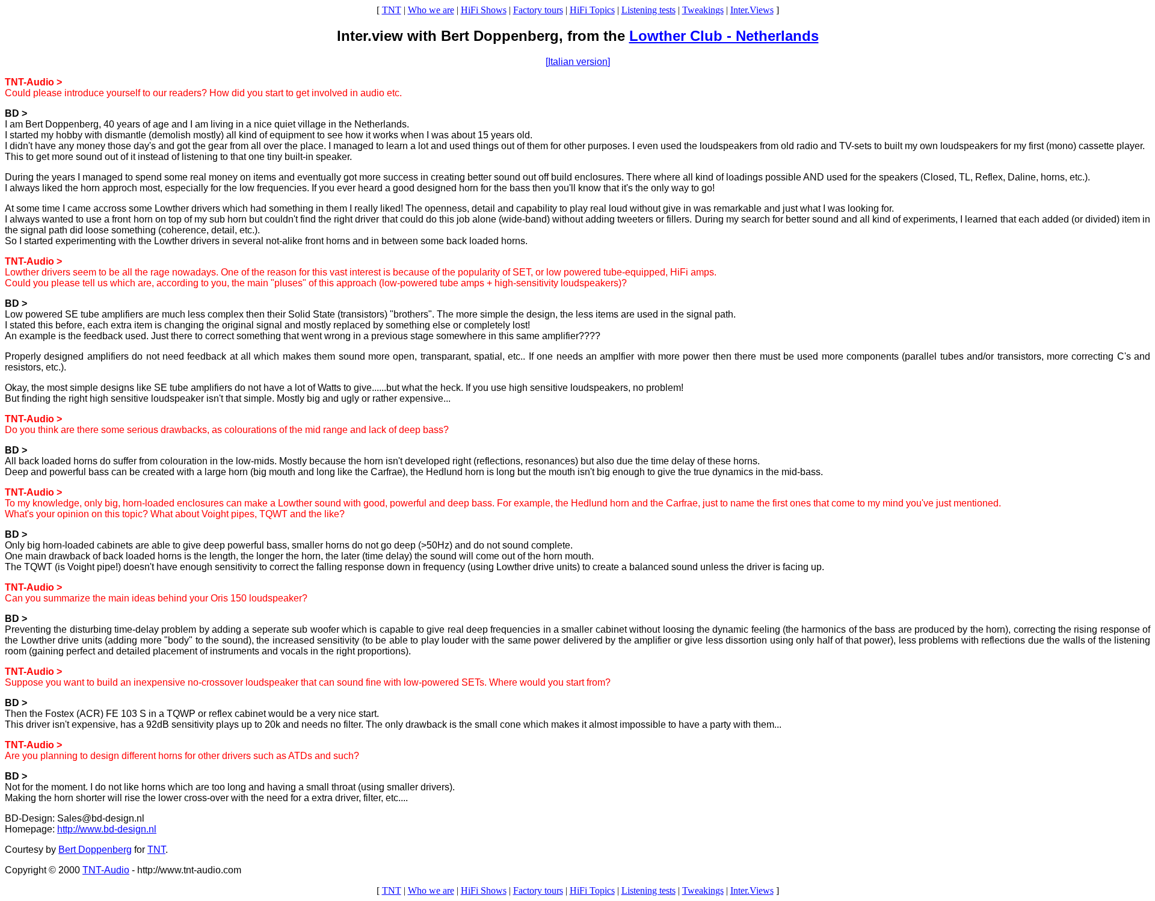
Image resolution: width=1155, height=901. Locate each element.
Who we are (431, 10)
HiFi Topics (592, 10)
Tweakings (703, 10)
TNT (391, 10)
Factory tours (538, 10)
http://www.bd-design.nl (106, 829)
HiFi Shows (484, 10)
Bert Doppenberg (95, 849)
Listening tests (648, 10)
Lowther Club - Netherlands (724, 36)
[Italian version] (578, 62)
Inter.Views (752, 10)
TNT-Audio (105, 870)
